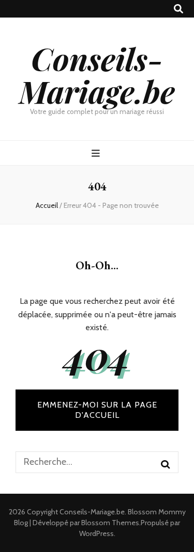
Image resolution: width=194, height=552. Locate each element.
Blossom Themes (110, 522)
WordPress (96, 533)
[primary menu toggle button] (97, 153)
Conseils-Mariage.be (97, 74)
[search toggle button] (178, 9)
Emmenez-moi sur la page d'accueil (97, 410)
